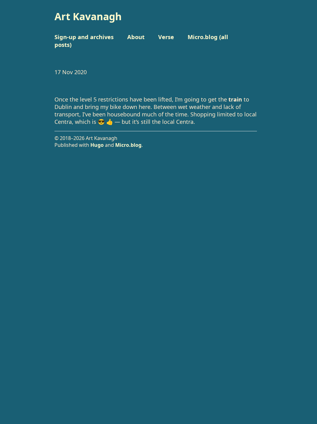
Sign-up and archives (84, 37)
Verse (166, 37)
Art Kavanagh (88, 16)
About (136, 37)
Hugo (97, 145)
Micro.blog (128, 145)
